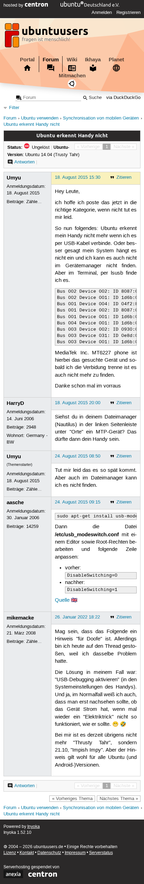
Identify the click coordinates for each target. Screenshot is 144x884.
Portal (27, 59)
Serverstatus (101, 852)
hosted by (14, 5)
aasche (15, 502)
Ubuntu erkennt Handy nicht (31, 124)
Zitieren (123, 177)
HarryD (15, 403)
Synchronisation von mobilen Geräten (101, 118)
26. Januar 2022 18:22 (77, 617)
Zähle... (34, 202)
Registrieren (128, 12)
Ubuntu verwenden (39, 118)
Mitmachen (72, 75)
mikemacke (20, 617)
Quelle (62, 600)
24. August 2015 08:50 (77, 456)
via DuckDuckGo (123, 97)
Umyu (14, 177)
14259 (32, 526)
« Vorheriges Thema (72, 798)
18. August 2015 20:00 (77, 403)
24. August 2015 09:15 (77, 502)
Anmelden (102, 12)
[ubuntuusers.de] (47, 37)
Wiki (72, 59)
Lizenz (9, 852)
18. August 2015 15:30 (77, 177)
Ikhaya (93, 59)
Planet (116, 59)
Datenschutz (49, 852)
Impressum (75, 852)
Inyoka (33, 826)
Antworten (24, 162)
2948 (31, 427)
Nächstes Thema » (119, 798)
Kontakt (27, 852)
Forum (51, 59)
